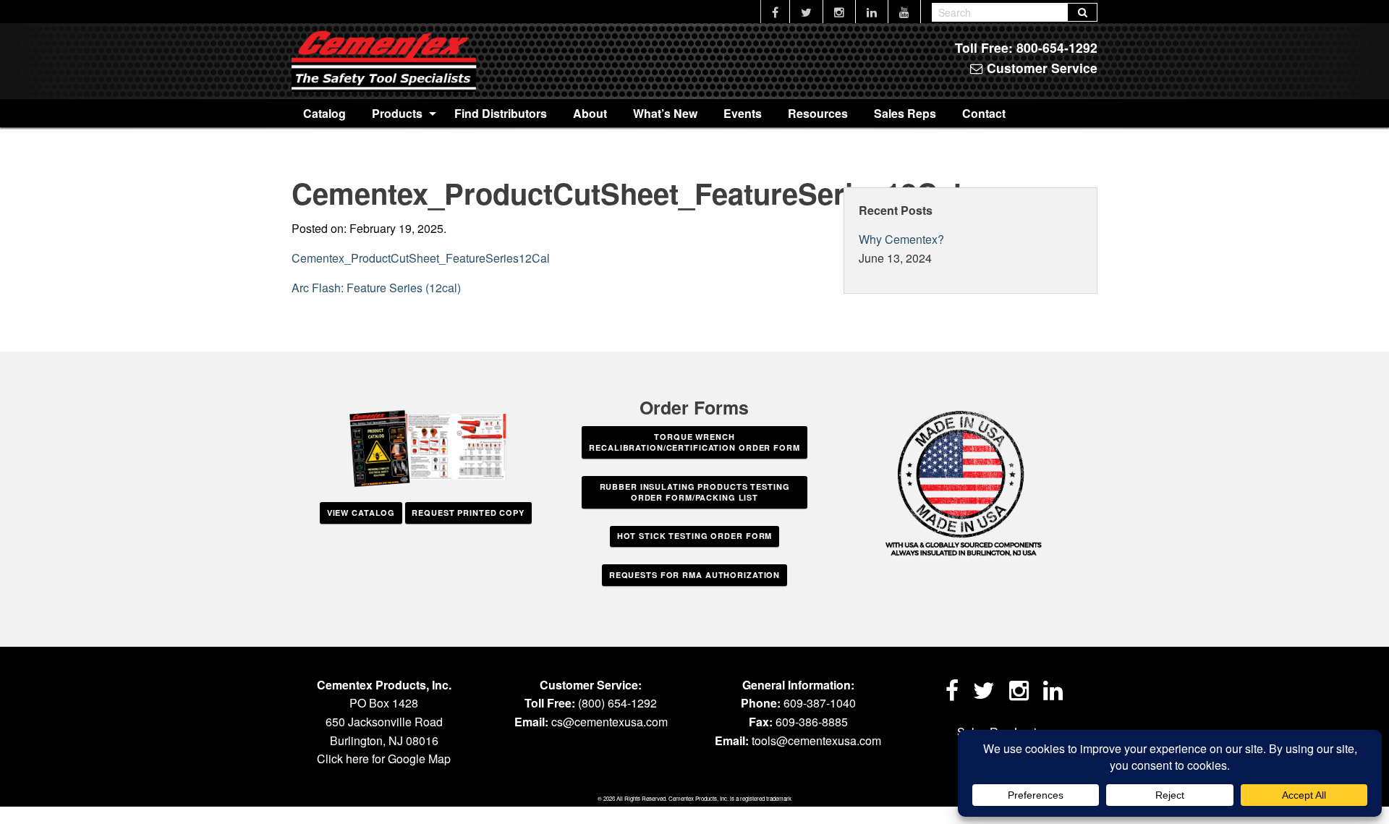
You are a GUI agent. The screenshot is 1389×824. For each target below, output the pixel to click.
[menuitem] (324, 113)
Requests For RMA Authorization (694, 574)
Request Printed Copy (468, 512)
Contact (984, 113)
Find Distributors (500, 113)
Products (397, 113)
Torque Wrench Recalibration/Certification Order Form (694, 442)
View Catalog (361, 512)
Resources (818, 113)
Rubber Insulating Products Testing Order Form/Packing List (695, 492)
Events (742, 113)
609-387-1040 (819, 703)
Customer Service (1040, 68)
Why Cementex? (901, 239)
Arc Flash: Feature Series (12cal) (376, 287)
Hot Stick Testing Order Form (695, 535)
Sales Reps (905, 113)
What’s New (665, 113)
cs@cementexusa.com (609, 721)
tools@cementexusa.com (816, 740)
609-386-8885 (812, 721)
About (590, 113)
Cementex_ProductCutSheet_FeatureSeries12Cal (421, 258)
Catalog (324, 113)
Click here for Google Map (384, 758)
